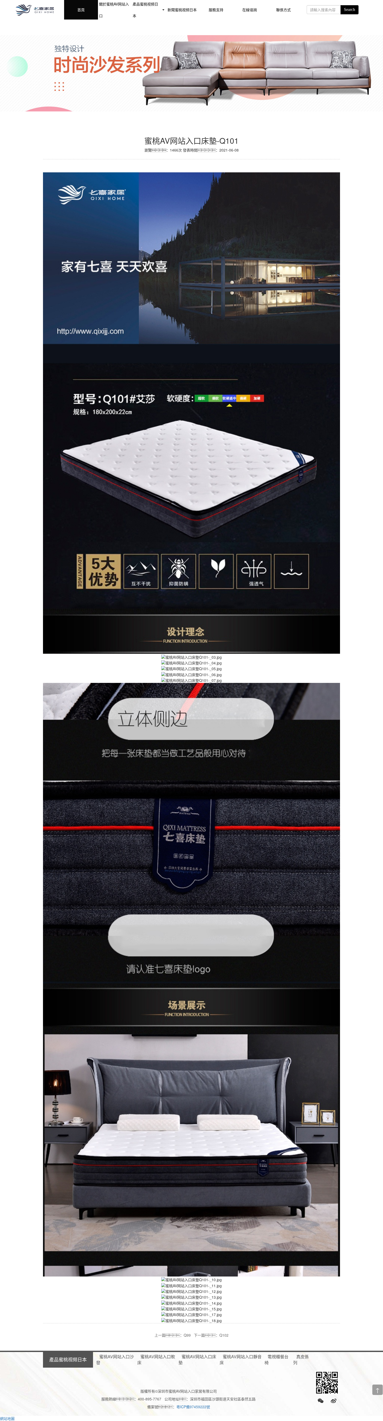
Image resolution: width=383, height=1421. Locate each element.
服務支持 (216, 9)
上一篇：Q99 (173, 1335)
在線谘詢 (249, 9)
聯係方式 (283, 9)
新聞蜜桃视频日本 (182, 9)
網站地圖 (7, 1418)
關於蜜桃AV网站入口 (114, 9)
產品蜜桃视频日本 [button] (145, 9)
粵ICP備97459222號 (193, 1406)
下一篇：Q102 (211, 1335)
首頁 (81, 9)
